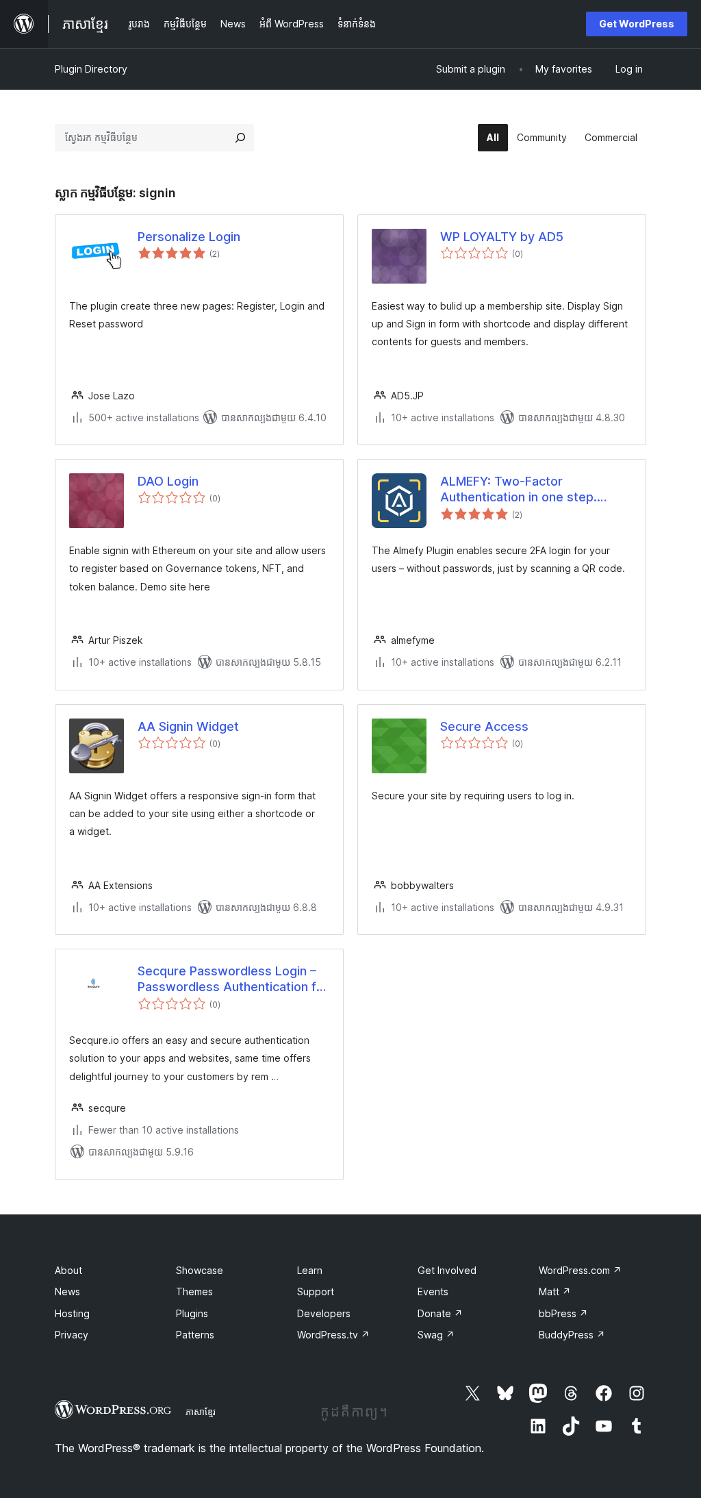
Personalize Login (189, 236)
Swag (436, 1334)
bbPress (563, 1313)
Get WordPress (636, 23)
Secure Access (484, 726)
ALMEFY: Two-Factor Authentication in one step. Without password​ (518, 489)
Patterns (195, 1334)
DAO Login (168, 481)
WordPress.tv (333, 1334)
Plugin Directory (91, 69)
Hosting (72, 1313)
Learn (309, 1270)
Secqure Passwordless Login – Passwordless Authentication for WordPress (233, 979)
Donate (440, 1313)
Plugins (192, 1313)
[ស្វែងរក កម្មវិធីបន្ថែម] (240, 137)
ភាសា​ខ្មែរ (201, 1411)
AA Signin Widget (188, 726)
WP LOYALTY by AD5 (501, 236)
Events (433, 1291)
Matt (555, 1291)
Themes (194, 1291)
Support (315, 1291)
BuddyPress (572, 1334)
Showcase (199, 1270)
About (68, 1270)
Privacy (71, 1334)
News (67, 1291)
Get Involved (447, 1270)
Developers (323, 1313)
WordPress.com (580, 1270)
